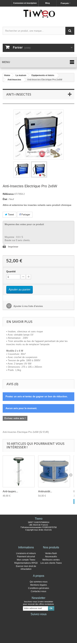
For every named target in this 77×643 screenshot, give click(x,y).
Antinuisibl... (45, 491)
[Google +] (38, 619)
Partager (25, 214)
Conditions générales (38, 588)
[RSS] (49, 619)
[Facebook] (27, 619)
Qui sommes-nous (38, 582)
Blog (47, 3)
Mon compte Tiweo (26, 560)
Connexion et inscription (25, 3)
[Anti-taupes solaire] (19, 471)
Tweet (10, 214)
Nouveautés (51, 556)
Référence (8, 194)
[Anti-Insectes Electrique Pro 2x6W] (21, 169)
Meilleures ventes (51, 560)
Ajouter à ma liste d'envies (28, 306)
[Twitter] (32, 619)
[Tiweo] (38, 13)
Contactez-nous (38, 591)
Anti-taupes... (10, 491)
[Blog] (44, 619)
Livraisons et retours (26, 553)
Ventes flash (51, 553)
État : (5, 199)
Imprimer (13, 246)
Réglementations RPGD (26, 563)
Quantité (11, 271)
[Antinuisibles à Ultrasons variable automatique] (54, 471)
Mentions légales (38, 585)
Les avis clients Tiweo (51, 563)
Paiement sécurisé (26, 556)
